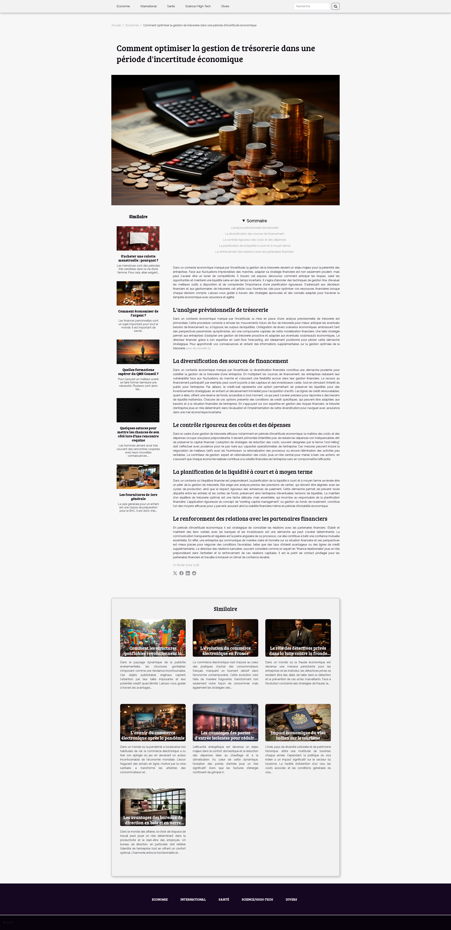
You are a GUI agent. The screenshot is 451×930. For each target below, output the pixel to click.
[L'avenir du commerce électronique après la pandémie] (153, 722)
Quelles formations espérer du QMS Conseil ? (138, 371)
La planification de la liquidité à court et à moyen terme (254, 245)
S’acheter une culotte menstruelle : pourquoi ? (138, 258)
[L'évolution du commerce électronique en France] (225, 637)
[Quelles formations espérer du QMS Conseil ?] (138, 352)
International (148, 6)
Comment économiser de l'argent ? (138, 313)
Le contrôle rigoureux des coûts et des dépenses (254, 239)
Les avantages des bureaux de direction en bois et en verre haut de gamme (153, 822)
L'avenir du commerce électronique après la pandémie (153, 735)
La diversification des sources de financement (254, 233)
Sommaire (257, 220)
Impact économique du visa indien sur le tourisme (298, 735)
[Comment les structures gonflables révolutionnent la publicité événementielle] (153, 637)
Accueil (116, 25)
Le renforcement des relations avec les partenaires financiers (254, 251)
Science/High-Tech (198, 6)
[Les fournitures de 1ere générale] (138, 476)
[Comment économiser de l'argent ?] (138, 293)
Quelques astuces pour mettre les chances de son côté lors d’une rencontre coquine (138, 434)
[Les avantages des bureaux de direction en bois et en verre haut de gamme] (153, 807)
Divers (225, 6)
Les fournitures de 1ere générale (138, 496)
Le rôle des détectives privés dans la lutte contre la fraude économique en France (298, 653)
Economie (123, 6)
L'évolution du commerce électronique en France (225, 650)
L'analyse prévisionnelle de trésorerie (254, 227)
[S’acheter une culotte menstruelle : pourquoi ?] (138, 238)
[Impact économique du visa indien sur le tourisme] (298, 722)
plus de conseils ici (198, 348)
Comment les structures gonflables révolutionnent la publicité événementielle (153, 653)
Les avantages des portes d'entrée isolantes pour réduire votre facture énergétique (225, 737)
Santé (171, 6)
